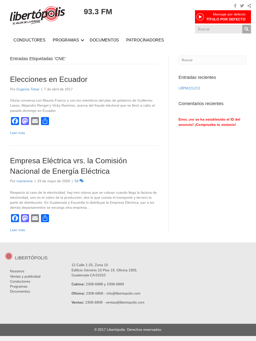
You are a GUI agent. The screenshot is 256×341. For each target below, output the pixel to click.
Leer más (17, 133)
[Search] (246, 29)
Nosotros (17, 271)
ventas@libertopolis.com (125, 302)
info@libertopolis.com (123, 293)
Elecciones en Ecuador (49, 79)
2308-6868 (94, 293)
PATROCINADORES (145, 40)
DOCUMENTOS (104, 40)
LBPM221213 (189, 88)
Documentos (20, 291)
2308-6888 (94, 284)
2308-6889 (115, 284)
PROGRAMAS (66, 40)
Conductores (20, 281)
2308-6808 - (95, 302)
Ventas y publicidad (25, 276)
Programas (19, 286)
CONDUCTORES (30, 40)
